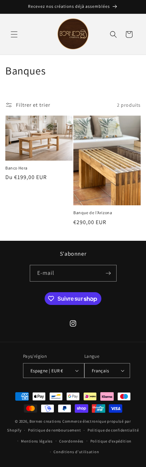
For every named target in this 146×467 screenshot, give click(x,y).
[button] (14, 34)
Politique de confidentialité (113, 430)
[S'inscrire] (108, 273)
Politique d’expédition (110, 441)
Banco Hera (16, 168)
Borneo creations (45, 421)
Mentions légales (36, 441)
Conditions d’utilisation (76, 451)
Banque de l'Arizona (92, 212)
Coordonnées (71, 441)
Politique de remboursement (54, 430)
